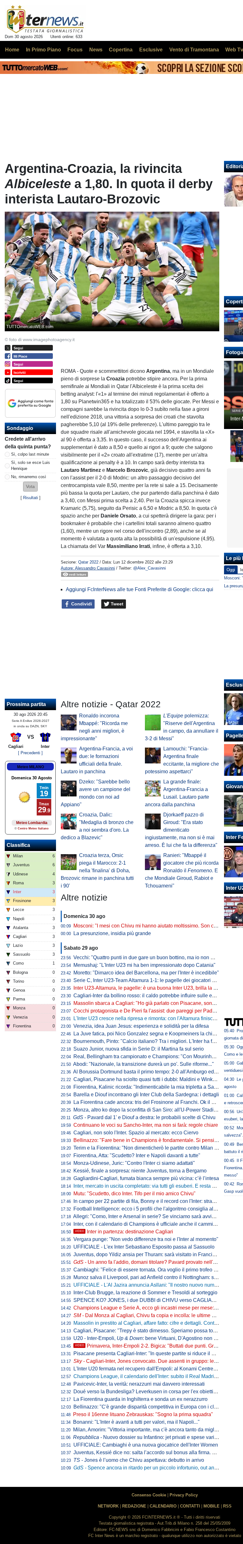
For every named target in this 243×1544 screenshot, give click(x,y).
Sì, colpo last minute (30, 454)
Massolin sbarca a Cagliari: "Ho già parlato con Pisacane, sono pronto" (152, 1003)
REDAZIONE (134, 1506)
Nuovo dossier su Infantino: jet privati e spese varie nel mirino (156, 1437)
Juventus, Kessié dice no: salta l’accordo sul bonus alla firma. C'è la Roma (156, 1452)
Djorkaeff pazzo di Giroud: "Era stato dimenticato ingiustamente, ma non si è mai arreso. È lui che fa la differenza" (181, 830)
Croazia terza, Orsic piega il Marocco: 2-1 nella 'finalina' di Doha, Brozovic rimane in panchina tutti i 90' (97, 870)
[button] (30, 487)
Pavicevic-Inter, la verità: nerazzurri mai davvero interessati (139, 1384)
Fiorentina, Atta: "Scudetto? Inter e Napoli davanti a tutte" (136, 1155)
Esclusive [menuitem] (151, 49)
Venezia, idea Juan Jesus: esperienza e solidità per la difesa (141, 1026)
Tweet (116, 603)
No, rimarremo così (28, 476)
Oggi (231, 569)
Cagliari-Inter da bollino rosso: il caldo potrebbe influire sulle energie (149, 995)
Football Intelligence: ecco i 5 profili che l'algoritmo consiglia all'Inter (149, 1208)
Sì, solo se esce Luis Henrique (30, 465)
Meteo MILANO (30, 767)
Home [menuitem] (12, 49)
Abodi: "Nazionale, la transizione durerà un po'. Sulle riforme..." (143, 1064)
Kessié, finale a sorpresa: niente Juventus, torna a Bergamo (140, 1170)
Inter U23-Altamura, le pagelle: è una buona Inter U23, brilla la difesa (150, 988)
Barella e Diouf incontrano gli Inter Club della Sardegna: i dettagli (146, 1094)
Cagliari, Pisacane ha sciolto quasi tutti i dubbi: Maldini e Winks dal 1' (150, 1079)
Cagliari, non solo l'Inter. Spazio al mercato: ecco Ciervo (135, 1132)
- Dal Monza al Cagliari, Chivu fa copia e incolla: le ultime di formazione (157, 1315)
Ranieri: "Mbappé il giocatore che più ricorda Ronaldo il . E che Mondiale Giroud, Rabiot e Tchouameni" (182, 870)
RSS (227, 1506)
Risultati (30, 497)
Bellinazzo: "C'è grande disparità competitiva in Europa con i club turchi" (154, 1406)
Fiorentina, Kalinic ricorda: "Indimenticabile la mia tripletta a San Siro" (151, 1087)
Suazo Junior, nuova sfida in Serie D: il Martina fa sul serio (138, 1049)
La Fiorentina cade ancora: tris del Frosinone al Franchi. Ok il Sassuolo (153, 1102)
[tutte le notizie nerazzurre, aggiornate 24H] (45, 19)
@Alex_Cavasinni (149, 568)
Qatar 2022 (88, 562)
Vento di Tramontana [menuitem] (194, 49)
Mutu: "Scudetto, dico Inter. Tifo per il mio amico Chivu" (134, 1193)
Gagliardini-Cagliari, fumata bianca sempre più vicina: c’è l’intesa (146, 1178)
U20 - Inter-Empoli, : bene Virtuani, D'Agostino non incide (150, 1338)
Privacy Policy (184, 1495)
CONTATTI (190, 1506)
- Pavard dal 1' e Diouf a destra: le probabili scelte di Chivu (144, 1117)
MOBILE (211, 1506)
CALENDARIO (163, 1506)
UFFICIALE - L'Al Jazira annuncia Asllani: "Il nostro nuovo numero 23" (151, 1285)
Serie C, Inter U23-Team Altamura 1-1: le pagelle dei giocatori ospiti (148, 980)
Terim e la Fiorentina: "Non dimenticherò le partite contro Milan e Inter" (151, 1148)
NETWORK (108, 1506)
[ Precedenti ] (30, 752)
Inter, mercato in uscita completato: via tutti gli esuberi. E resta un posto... (154, 1186)
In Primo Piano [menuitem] (43, 49)
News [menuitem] (96, 49)
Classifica (18, 845)
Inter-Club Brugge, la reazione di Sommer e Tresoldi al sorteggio (145, 1292)
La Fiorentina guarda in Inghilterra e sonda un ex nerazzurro (140, 1399)
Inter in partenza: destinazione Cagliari (124, 1231)
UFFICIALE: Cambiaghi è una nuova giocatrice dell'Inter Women (145, 1445)
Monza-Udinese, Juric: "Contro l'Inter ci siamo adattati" (134, 1163)
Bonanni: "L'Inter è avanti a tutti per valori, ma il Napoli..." (136, 1422)
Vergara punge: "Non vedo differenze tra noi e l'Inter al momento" (145, 1239)
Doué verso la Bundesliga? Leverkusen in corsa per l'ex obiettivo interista (155, 1391)
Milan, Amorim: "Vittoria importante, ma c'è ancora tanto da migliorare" (151, 1429)
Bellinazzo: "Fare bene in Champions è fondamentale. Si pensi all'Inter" (153, 1140)
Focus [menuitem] (75, 49)
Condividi (81, 603)
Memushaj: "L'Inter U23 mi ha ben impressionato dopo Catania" (144, 965)
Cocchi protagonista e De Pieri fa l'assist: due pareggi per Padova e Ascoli (156, 1010)
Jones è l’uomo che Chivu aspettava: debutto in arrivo (138, 1460)
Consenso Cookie (149, 1495)
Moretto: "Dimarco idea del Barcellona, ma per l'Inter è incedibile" (146, 972)
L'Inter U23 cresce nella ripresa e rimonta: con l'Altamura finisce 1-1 (148, 1018)
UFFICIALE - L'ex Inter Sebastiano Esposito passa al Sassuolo (144, 1247)
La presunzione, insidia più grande (112, 933)
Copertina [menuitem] (121, 49)
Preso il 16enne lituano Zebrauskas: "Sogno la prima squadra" (143, 1414)
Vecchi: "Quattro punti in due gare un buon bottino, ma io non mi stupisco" (155, 957)
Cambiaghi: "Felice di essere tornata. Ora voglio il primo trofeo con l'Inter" (155, 1269)
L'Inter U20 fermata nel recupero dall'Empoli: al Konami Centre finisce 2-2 (155, 1368)
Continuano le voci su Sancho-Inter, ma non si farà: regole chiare (145, 1125)
